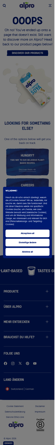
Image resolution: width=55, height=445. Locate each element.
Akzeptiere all (27, 233)
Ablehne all (27, 251)
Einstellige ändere (27, 242)
